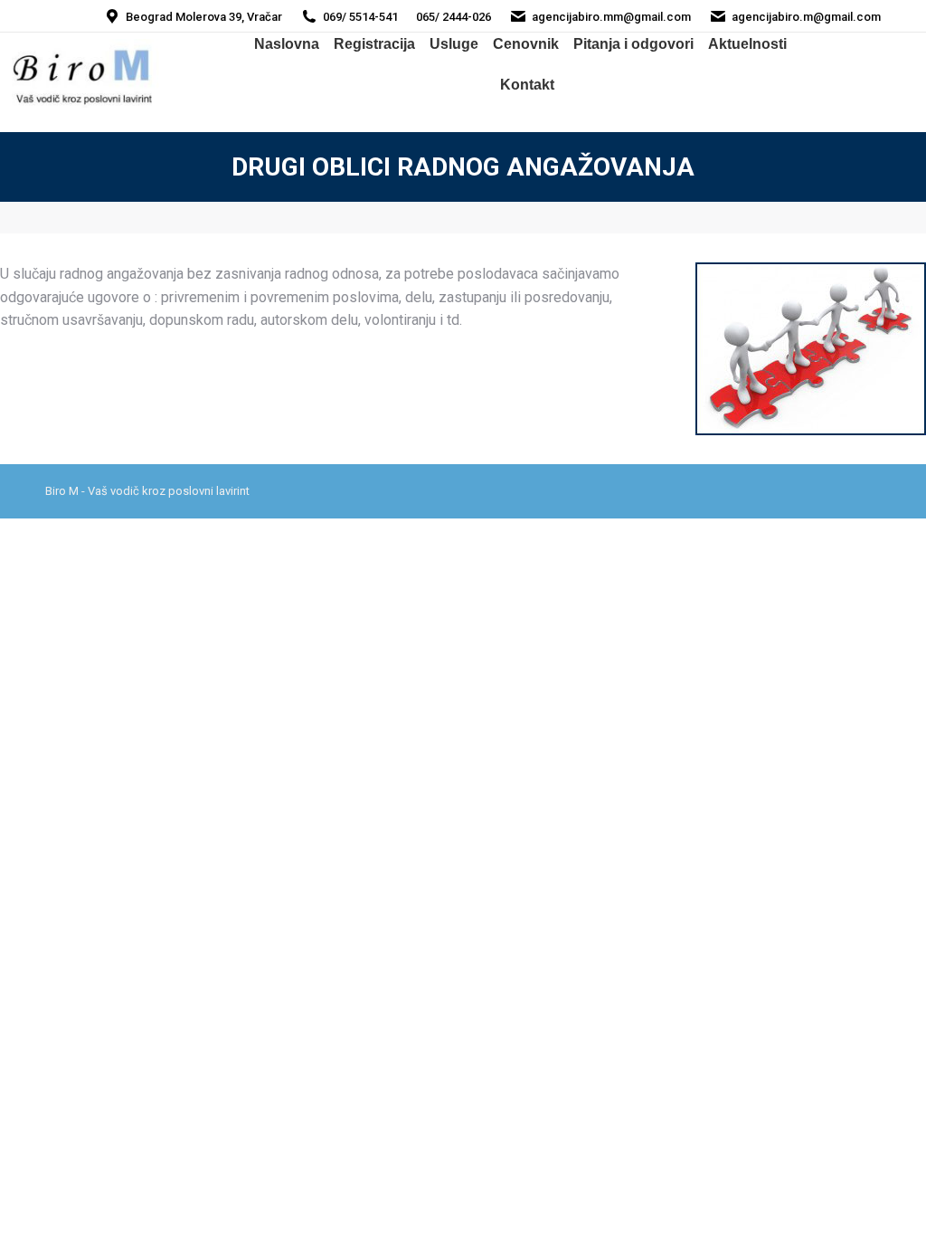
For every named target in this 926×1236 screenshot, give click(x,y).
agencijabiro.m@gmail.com (806, 17)
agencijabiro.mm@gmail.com (611, 17)
